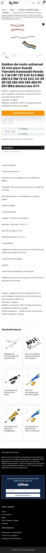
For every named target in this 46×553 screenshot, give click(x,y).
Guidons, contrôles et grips (29, 10)
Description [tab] (8, 148)
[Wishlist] (38, 3)
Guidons (5, 12)
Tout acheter (7, 515)
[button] (43, 24)
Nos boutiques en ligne (10, 520)
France (13, 131)
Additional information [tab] (11, 151)
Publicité (5, 523)
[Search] (33, 3)
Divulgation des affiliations (11, 538)
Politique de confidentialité (12, 532)
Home (4, 10)
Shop (12, 10)
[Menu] (2, 3)
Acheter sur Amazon (23, 113)
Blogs (3, 517)
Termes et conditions (10, 535)
